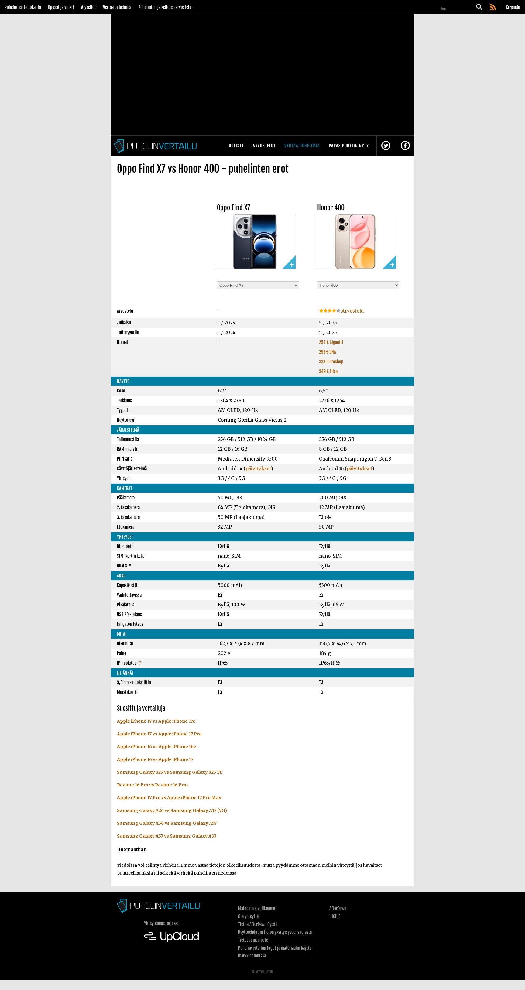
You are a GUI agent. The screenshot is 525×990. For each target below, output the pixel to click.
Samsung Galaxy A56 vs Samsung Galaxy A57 (167, 823)
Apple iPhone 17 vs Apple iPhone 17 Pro (159, 734)
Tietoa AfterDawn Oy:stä (257, 924)
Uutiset (236, 145)
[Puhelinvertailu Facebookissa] (405, 146)
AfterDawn (337, 908)
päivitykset (258, 468)
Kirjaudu (513, 7)
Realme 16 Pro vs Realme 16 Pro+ (153, 785)
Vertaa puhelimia (117, 7)
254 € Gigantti (331, 342)
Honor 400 (331, 208)
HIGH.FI (335, 916)
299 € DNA (327, 352)
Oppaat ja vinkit (61, 7)
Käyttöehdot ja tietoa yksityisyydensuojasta (275, 932)
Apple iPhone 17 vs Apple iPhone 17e (156, 721)
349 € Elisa (328, 371)
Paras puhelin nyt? (349, 145)
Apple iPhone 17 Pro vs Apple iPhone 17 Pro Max (169, 797)
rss (493, 8)
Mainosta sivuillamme (256, 908)
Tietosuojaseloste (253, 940)
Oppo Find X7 (233, 208)
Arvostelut (264, 145)
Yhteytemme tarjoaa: (161, 923)
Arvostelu (352, 311)
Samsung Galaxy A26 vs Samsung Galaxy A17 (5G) (172, 810)
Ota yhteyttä (248, 916)
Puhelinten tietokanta (23, 7)
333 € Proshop (331, 361)
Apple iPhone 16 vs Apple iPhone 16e (156, 746)
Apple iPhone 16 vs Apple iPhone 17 (155, 759)
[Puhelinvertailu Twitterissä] (386, 146)
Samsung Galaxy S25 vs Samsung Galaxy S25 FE (169, 772)
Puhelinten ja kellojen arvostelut (165, 7)
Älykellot (88, 7)
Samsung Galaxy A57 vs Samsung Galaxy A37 (166, 836)
